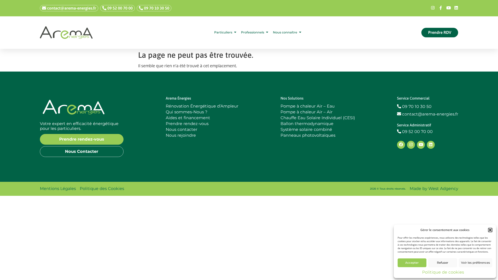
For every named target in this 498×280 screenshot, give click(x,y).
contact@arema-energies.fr (430, 114)
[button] (490, 230)
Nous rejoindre (181, 135)
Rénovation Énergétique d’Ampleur (202, 106)
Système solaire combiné (306, 129)
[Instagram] (433, 8)
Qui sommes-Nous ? (186, 112)
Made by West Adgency (434, 188)
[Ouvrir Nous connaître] (300, 32)
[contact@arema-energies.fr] (399, 114)
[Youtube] (448, 8)
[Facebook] (401, 145)
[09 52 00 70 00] (399, 132)
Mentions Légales (58, 188)
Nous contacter (181, 129)
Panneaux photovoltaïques (308, 135)
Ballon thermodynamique (307, 124)
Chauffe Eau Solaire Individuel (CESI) (318, 118)
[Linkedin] (456, 8)
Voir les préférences (475, 262)
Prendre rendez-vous (187, 124)
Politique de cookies (443, 272)
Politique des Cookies (102, 188)
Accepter (412, 262)
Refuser (442, 262)
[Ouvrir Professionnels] (267, 32)
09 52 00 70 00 (417, 131)
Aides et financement (188, 118)
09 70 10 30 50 (416, 106)
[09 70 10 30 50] (399, 106)
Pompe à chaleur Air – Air (306, 112)
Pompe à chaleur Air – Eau (308, 106)
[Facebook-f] (441, 8)
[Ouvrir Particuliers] (235, 32)
